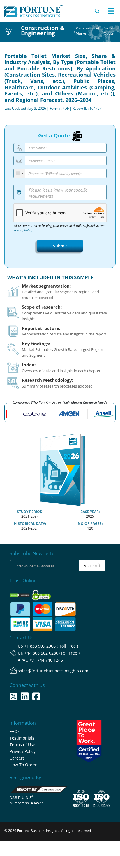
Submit (60, 246)
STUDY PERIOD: (30, 511)
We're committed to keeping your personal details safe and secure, (59, 228)
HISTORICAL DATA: (30, 523)
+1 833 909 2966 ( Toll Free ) (51, 646)
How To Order (23, 764)
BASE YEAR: (90, 511)
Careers (17, 758)
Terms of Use (22, 744)
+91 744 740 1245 (46, 660)
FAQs (15, 731)
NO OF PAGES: (90, 523)
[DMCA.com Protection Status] (20, 593)
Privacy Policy (22, 230)
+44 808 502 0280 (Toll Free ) (52, 653)
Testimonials (22, 738)
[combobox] (19, 173)
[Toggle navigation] (111, 11)
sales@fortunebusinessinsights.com (53, 670)
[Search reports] (97, 11)
